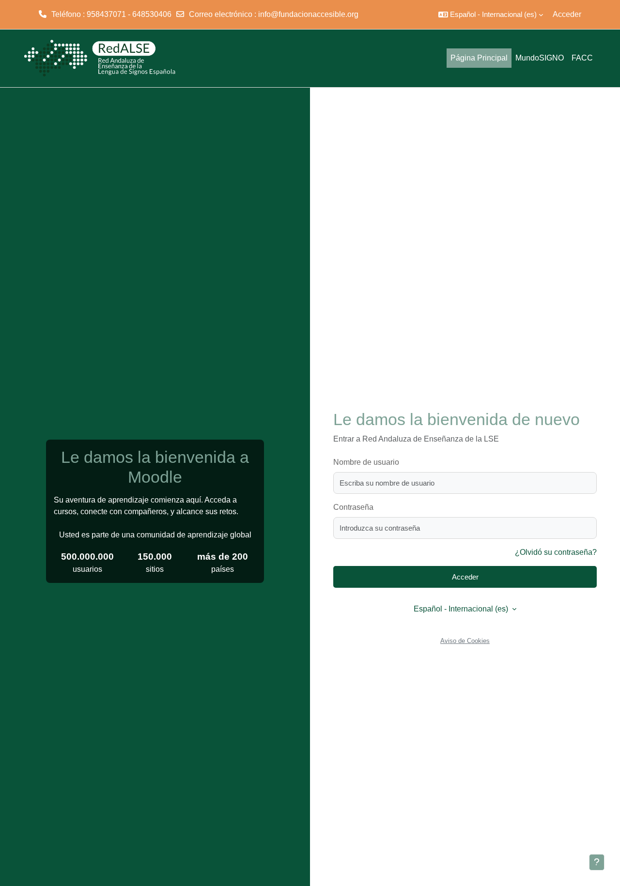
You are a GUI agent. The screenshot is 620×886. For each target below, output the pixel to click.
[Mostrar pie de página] (596, 862)
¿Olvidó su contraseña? (556, 552)
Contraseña (353, 507)
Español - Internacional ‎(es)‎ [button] (462, 609)
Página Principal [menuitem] (479, 58)
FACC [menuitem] (582, 58)
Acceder (567, 14)
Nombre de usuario (366, 462)
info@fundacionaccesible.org (308, 14)
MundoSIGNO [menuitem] (539, 58)
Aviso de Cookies (465, 640)
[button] (491, 14)
